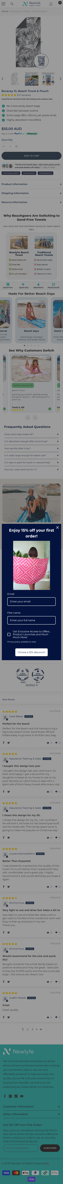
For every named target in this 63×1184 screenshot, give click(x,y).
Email (10, 594)
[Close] (57, 527)
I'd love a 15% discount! (31, 652)
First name (13, 612)
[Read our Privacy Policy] (54, 642)
